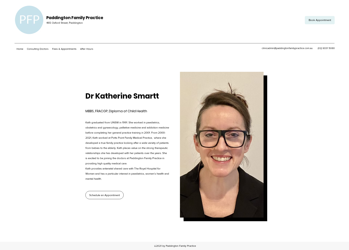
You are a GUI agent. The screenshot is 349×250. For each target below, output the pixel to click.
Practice (94, 18)
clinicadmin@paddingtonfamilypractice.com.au (287, 48)
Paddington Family (66, 18)
